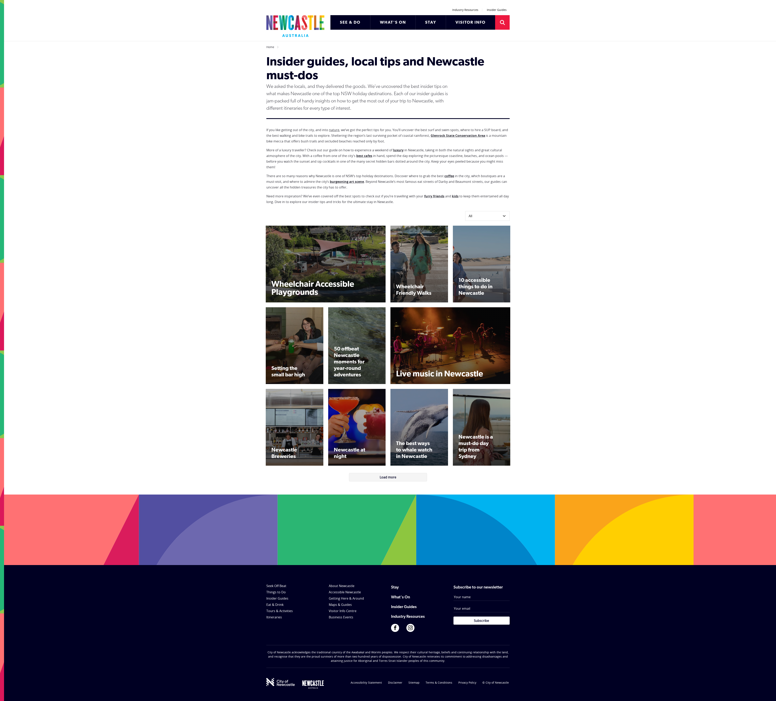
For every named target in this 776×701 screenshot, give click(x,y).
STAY (430, 23)
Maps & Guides (340, 604)
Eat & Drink (275, 604)
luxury (398, 150)
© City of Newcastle (495, 682)
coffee (449, 176)
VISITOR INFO (470, 23)
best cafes (364, 156)
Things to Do (276, 592)
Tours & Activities (279, 611)
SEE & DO (350, 23)
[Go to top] (767, 693)
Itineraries (274, 617)
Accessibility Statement (366, 682)
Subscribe (481, 620)
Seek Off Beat (276, 586)
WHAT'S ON (393, 23)
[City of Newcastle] (280, 682)
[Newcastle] (313, 684)
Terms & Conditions (439, 682)
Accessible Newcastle (345, 592)
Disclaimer (395, 682)
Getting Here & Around (346, 598)
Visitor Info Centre (342, 611)
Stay (395, 587)
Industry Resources (465, 10)
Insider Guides (497, 10)
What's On (400, 597)
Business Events (341, 617)
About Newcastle (341, 586)
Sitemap (414, 682)
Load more (388, 477)
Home (270, 47)
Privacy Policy (467, 682)
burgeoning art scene (347, 181)
